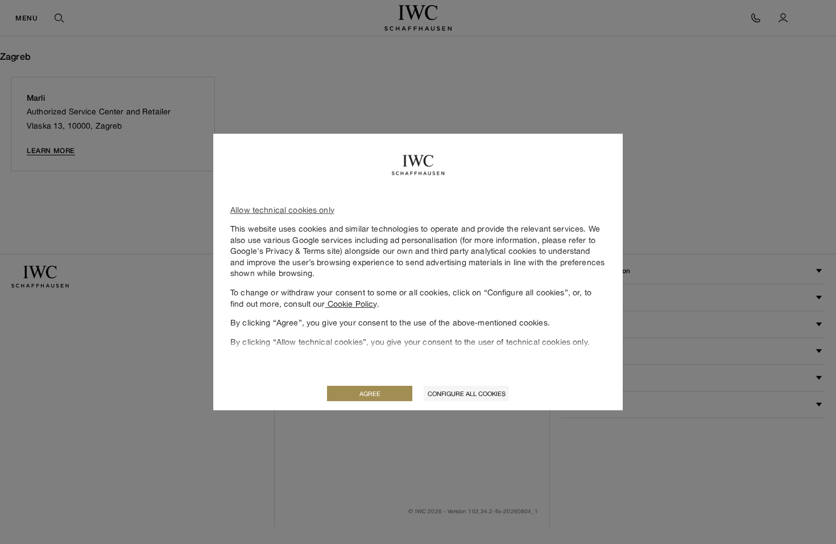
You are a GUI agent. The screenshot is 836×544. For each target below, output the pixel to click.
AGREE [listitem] (369, 393)
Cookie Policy (351, 303)
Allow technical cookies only (282, 210)
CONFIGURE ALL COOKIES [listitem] (467, 393)
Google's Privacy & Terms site (285, 250)
